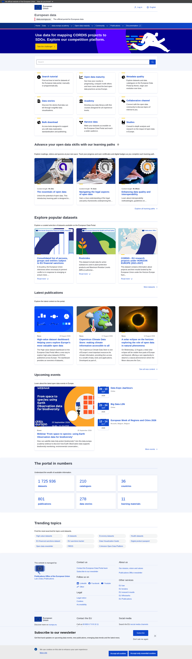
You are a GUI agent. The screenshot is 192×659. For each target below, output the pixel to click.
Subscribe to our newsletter (87, 571)
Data (44, 26)
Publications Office (150, 230)
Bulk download (50, 122)
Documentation (132, 26)
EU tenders (123, 589)
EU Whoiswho (124, 596)
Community (100, 26)
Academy (89, 101)
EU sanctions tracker (76, 541)
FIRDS (70, 546)
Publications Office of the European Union (52, 576)
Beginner (67, 161)
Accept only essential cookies (143, 653)
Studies (130, 122)
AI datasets (72, 536)
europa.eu (53, 625)
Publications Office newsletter (130, 573)
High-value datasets (44, 536)
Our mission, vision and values (131, 568)
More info (43, 653)
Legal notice (81, 598)
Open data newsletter (44, 546)
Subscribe (141, 633)
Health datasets (137, 536)
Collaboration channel (138, 100)
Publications (115, 26)
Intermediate (107, 161)
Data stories (48, 101)
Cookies (80, 601)
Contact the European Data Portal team (92, 568)
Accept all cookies (118, 653)
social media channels (139, 624)
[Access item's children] (48, 26)
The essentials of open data (51, 192)
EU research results (126, 592)
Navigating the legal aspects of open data (94, 193)
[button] (151, 7)
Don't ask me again (140, 639)
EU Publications (125, 599)
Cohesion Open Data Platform (111, 546)
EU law (122, 586)
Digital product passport (140, 541)
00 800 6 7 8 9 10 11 (91, 624)
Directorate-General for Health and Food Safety (99, 230)
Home (37, 26)
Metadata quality (135, 76)
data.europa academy (60, 26)
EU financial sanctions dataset (48, 541)
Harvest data (91, 122)
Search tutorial (50, 76)
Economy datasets (106, 536)
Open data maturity (82, 26)
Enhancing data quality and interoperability (136, 193)
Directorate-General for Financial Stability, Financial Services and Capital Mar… (55, 230)
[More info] (118, 144)
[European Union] (43, 7)
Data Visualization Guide (109, 541)
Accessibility (82, 605)
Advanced (151, 161)
